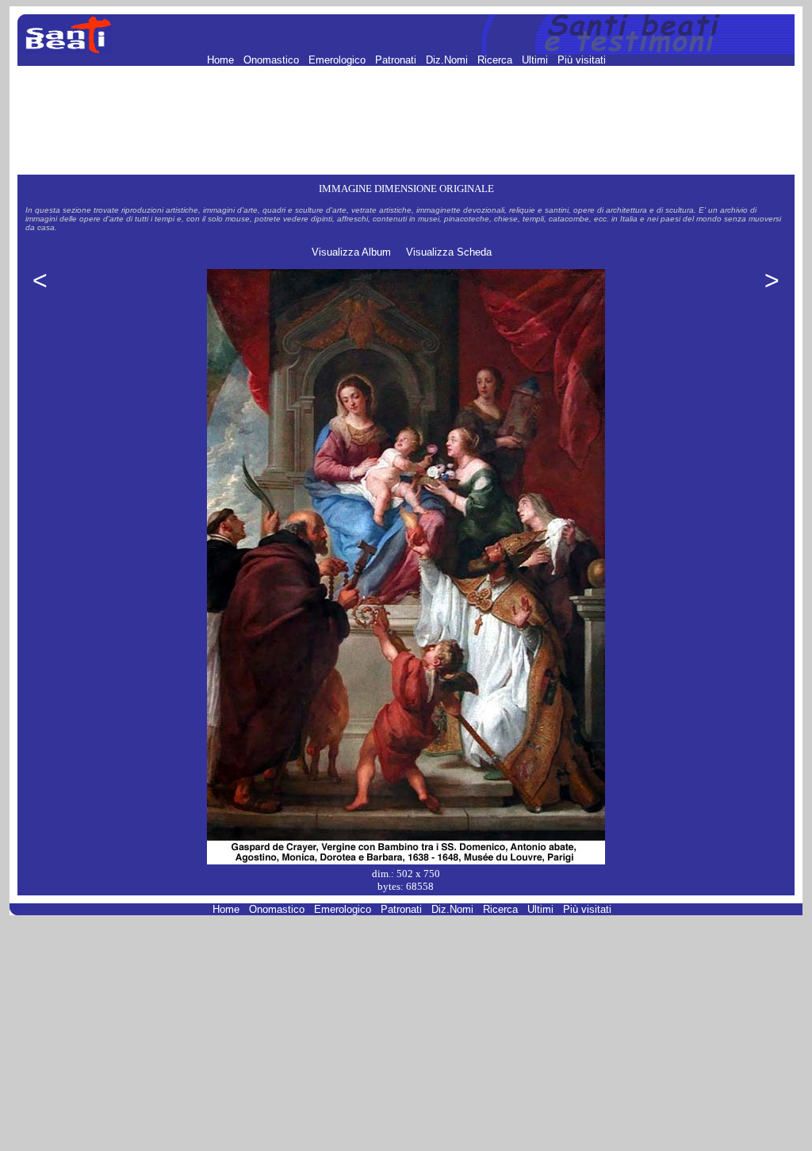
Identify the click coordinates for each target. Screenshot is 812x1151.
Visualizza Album (351, 252)
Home (222, 60)
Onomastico (272, 60)
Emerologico (338, 60)
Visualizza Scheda (449, 252)
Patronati (397, 60)
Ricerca (496, 60)
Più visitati (581, 60)
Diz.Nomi (448, 60)
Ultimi (536, 60)
